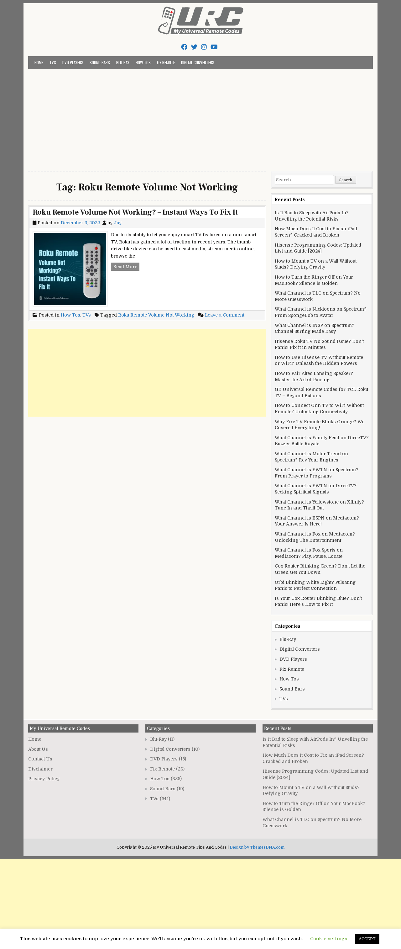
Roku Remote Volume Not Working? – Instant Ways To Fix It (135, 212)
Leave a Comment (224, 314)
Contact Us (40, 758)
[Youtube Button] (214, 47)
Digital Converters (197, 62)
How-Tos (143, 62)
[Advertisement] (200, 116)
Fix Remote (166, 62)
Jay (118, 222)
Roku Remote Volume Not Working (156, 314)
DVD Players (72, 62)
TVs (52, 62)
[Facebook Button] (184, 47)
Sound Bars (100, 62)
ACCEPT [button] (367, 938)
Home (38, 62)
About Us (38, 749)
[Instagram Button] (204, 47)
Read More (126, 267)
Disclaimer (40, 768)
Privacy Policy (44, 778)
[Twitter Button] (194, 47)
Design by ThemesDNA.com (257, 847)
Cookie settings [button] (328, 938)
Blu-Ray (122, 62)
